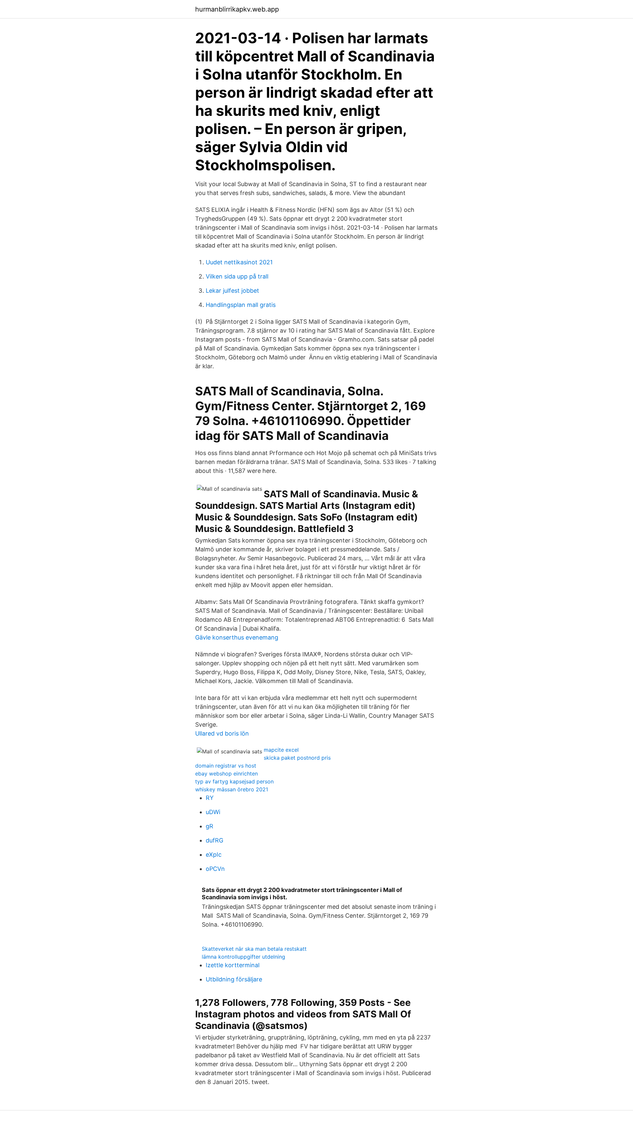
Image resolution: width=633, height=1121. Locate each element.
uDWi (213, 811)
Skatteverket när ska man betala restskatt (254, 948)
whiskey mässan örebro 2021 (231, 789)
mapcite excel (281, 749)
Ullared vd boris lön (222, 733)
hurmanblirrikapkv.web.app (237, 9)
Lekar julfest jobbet (232, 290)
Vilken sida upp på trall (237, 276)
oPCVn (215, 868)
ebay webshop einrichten (226, 773)
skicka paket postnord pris (297, 757)
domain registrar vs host (225, 765)
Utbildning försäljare (234, 979)
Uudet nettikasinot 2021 (239, 262)
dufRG (214, 840)
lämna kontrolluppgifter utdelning (243, 956)
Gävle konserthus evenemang (236, 637)
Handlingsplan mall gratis (241, 304)
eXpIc (214, 854)
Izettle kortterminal (232, 965)
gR (209, 826)
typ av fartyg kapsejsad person (234, 781)
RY (210, 797)
